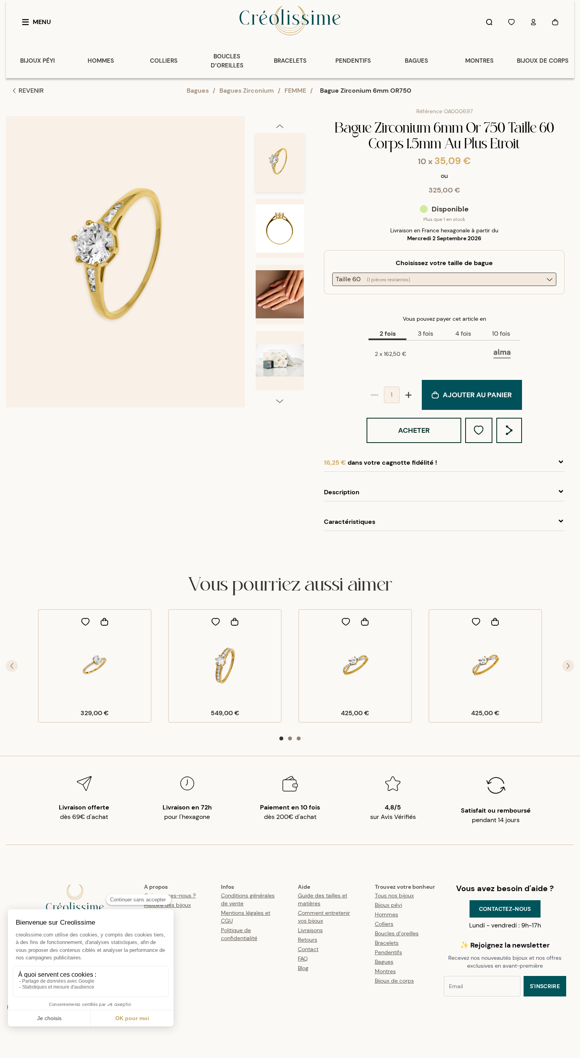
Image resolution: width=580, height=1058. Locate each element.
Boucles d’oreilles (397, 933)
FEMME (295, 90)
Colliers (384, 923)
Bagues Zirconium (246, 90)
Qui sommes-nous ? (170, 895)
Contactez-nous (505, 908)
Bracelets (387, 942)
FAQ (303, 958)
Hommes (386, 914)
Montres (385, 971)
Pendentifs (388, 952)
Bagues (198, 90)
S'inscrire (545, 986)
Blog (303, 968)
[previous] (279, 126)
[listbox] (279, 265)
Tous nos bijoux (394, 895)
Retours (307, 939)
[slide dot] (281, 738)
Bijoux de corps (394, 980)
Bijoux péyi (388, 904)
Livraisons (310, 930)
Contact (308, 949)
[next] (279, 401)
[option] (280, 166)
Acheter (414, 430)
